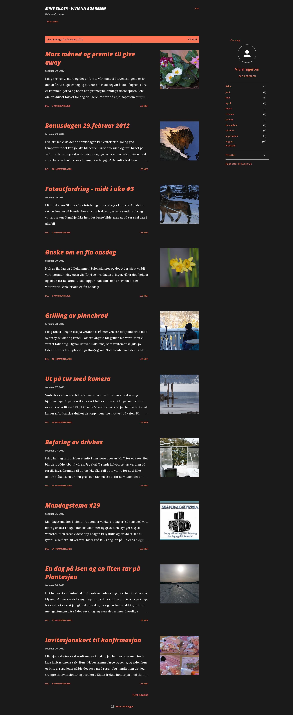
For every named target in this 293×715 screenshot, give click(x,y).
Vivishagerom (247, 69)
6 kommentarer (61, 295)
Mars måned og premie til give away (90, 58)
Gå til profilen (247, 76)
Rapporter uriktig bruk (239, 163)
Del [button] (47, 105)
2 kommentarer (61, 232)
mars (229, 108)
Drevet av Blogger (124, 706)
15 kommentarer (62, 620)
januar (229, 119)
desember (231, 124)
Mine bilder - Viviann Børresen (75, 8)
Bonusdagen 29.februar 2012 (87, 125)
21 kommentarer (62, 548)
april (228, 103)
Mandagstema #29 (72, 505)
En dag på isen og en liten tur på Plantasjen (92, 572)
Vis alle (192, 39)
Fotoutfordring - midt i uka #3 (89, 189)
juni (228, 92)
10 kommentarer (62, 169)
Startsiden (52, 21)
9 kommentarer (61, 105)
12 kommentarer (62, 359)
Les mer (144, 105)
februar (230, 114)
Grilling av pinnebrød (76, 315)
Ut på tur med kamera (77, 378)
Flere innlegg (140, 695)
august (229, 141)
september (232, 135)
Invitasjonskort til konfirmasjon (93, 640)
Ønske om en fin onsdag (80, 252)
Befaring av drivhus (74, 442)
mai (228, 97)
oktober (230, 130)
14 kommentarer (62, 485)
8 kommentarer (61, 683)
